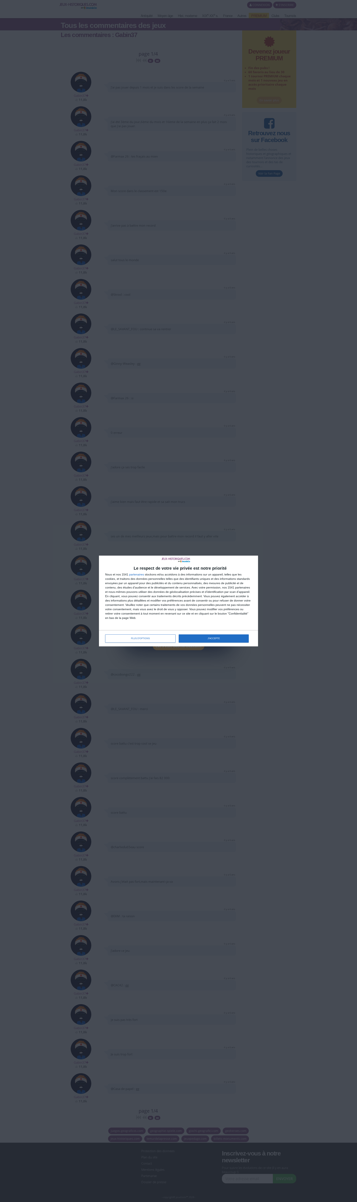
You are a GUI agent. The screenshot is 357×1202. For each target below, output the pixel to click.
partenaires (136, 574)
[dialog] (178, 601)
